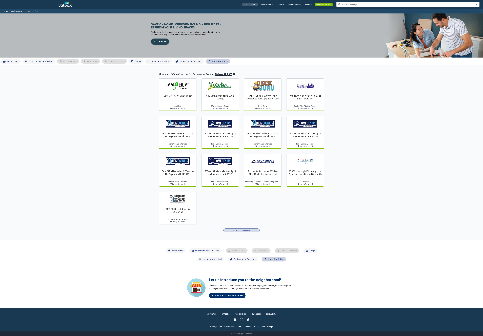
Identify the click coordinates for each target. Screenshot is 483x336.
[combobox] (407, 4)
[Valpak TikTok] (248, 319)
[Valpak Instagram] (241, 319)
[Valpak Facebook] (235, 319)
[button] (295, 4)
